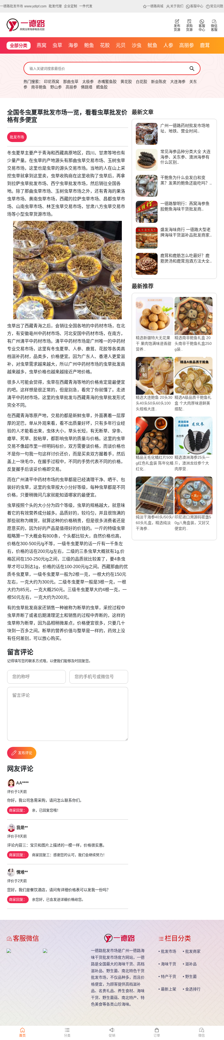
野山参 (56, 87)
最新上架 (168, 989)
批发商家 (193, 951)
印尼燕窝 (51, 81)
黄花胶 (126, 81)
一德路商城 (155, 6)
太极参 (88, 81)
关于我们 (176, 6)
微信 (201, 1036)
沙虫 (137, 45)
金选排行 (193, 989)
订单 (157, 1036)
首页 (22, 1036)
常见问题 (216, 6)
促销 (112, 1036)
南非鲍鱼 (38, 87)
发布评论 (25, 753)
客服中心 (196, 6)
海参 (73, 45)
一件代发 (85, 6)
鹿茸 (205, 45)
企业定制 (70, 6)
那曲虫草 (70, 81)
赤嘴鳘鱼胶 (107, 81)
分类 (67, 1036)
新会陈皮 (158, 81)
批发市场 (17, 137)
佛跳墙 (86, 87)
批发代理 (55, 6)
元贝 (121, 45)
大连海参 (177, 81)
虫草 (57, 45)
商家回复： (18, 810)
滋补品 (191, 964)
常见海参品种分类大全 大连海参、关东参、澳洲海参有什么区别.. (185, 156)
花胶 (105, 45)
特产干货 (168, 976)
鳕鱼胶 (102, 87)
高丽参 (186, 45)
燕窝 (41, 45)
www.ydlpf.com (35, 6)
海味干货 (168, 964)
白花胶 (141, 81)
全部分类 (18, 45)
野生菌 (191, 976)
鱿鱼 (152, 45)
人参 (168, 45)
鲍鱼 (89, 45)
